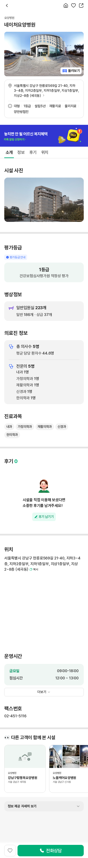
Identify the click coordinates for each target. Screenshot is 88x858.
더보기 (41, 692)
